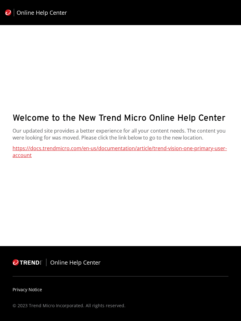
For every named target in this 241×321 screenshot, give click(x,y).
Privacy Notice (27, 289)
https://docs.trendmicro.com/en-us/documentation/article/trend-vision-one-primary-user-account (120, 152)
